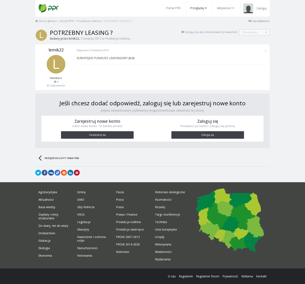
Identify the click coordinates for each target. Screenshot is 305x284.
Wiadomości (163, 252)
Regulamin (186, 276)
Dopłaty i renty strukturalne (48, 216)
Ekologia (44, 248)
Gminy (81, 192)
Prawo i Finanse (126, 214)
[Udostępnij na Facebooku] (45, 173)
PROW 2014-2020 (128, 244)
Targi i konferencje (167, 214)
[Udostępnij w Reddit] (64, 173)
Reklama (247, 276)
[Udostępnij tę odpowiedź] (265, 50)
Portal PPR (173, 8)
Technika (161, 222)
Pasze (120, 192)
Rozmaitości (163, 199)
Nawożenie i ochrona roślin (91, 239)
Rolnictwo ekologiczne (170, 192)
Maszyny (83, 229)
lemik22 (74, 38)
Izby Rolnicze (86, 207)
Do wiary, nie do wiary (53, 226)
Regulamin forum (207, 276)
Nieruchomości (87, 248)
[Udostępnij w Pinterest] (77, 173)
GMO (80, 199)
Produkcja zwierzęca (130, 229)
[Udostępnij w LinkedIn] (70, 173)
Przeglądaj (197, 8)
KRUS (81, 214)
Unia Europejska (166, 229)
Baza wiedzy (46, 207)
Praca (120, 199)
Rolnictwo (122, 252)
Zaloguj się (207, 135)
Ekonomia (45, 255)
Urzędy (159, 237)
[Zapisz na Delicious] (57, 173)
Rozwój (160, 207)
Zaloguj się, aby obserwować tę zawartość (210, 32)
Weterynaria (163, 244)
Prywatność (230, 276)
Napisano (93, 50)
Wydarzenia (163, 259)
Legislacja (83, 222)
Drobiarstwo (46, 233)
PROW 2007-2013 (128, 237)
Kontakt (261, 276)
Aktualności (46, 199)
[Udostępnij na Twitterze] (38, 173)
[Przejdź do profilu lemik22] (41, 35)
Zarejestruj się (97, 135)
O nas (172, 276)
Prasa (120, 207)
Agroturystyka (47, 192)
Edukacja (44, 241)
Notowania (84, 255)
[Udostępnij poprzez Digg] (51, 173)
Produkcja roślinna (117, 38)
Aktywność (224, 8)
